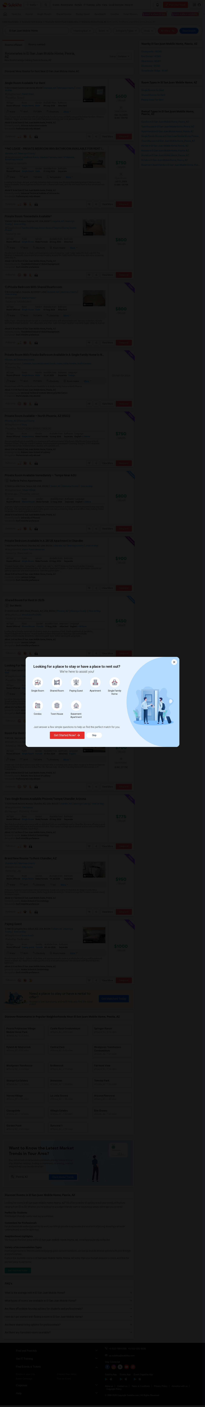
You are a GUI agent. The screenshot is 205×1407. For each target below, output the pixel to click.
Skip (94, 735)
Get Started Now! (65, 735)
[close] (174, 662)
